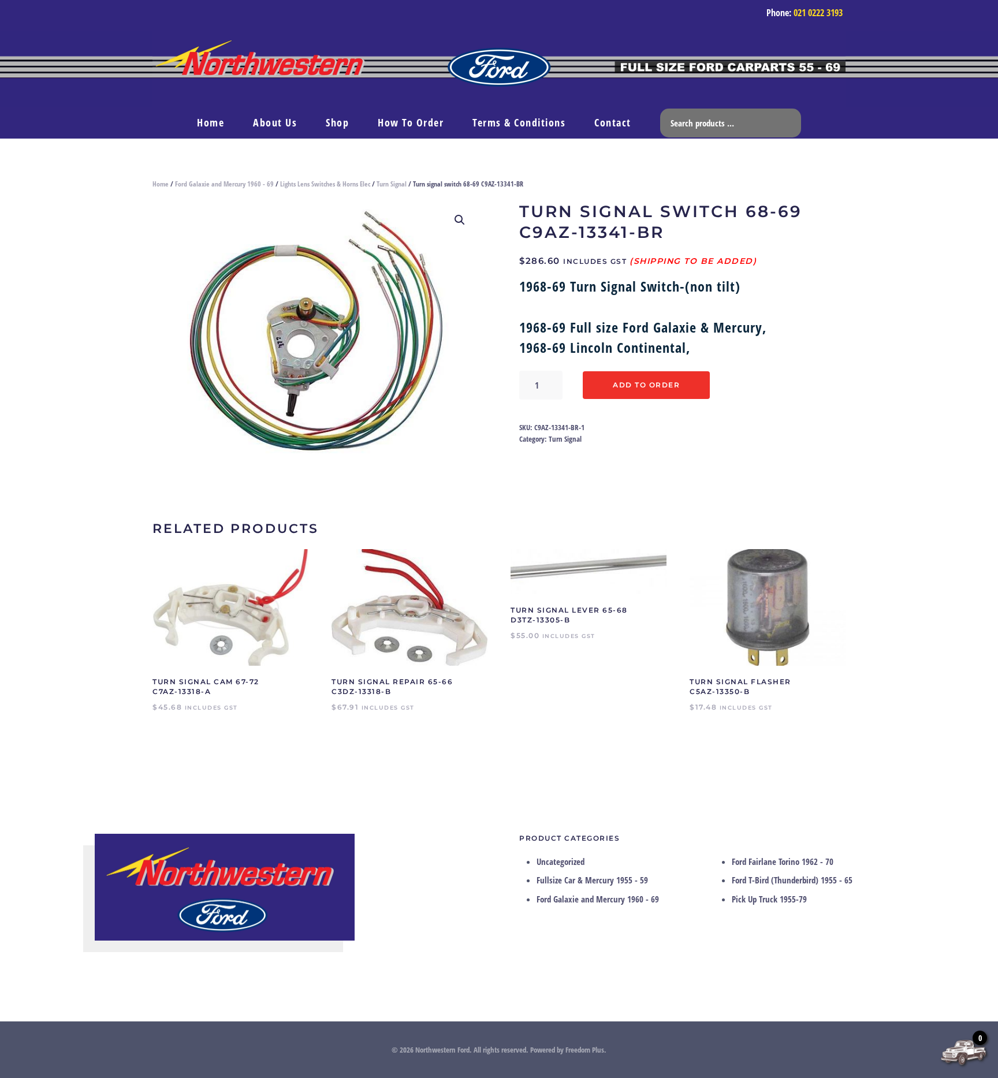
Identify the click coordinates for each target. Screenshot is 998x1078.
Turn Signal (392, 184)
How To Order (411, 122)
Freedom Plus (584, 1050)
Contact (612, 122)
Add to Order (646, 385)
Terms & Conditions (518, 122)
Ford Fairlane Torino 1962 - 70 (782, 861)
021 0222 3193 (818, 12)
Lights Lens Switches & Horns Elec (325, 184)
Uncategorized (560, 861)
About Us (275, 122)
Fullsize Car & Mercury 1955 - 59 (592, 880)
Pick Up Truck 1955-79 (769, 899)
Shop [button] (337, 122)
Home (210, 122)
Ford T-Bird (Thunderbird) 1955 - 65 (792, 880)
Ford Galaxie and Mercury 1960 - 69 (224, 184)
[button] (459, 220)
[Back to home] (499, 69)
